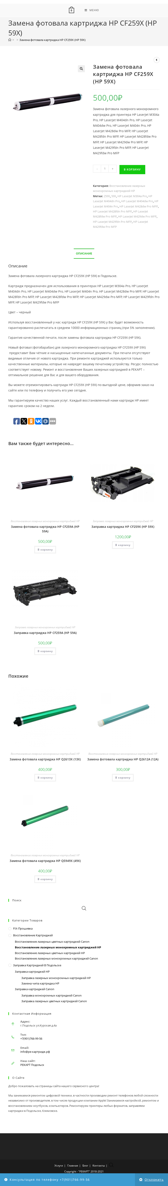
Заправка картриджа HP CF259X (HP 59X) (122, 527)
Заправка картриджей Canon (34, 989)
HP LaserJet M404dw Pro (137, 201)
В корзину (132, 169)
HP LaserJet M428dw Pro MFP (138, 206)
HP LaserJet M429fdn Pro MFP (112, 222)
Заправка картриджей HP (32, 972)
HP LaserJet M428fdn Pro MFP (112, 211)
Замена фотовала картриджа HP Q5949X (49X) (45, 861)
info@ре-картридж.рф (35, 1052)
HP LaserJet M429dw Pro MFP (137, 216)
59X (113, 196)
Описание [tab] (84, 253)
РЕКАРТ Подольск (32, 1065)
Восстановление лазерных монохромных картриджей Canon (56, 958)
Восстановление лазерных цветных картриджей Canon (52, 942)
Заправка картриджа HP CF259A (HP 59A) (45, 633)
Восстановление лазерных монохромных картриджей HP (45, 521)
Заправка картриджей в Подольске (37, 965)
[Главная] (9, 40)
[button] (81, 68)
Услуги (58, 1165)
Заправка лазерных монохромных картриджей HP (123, 521)
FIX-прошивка (23, 928)
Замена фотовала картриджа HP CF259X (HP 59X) (52, 40)
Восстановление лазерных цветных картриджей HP (50, 953)
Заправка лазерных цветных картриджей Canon (54, 1001)
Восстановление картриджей (33, 935)
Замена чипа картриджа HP (40, 983)
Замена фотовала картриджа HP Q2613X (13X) (45, 759)
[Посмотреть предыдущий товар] (157, 60)
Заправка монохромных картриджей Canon (51, 995)
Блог (85, 1165)
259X (107, 196)
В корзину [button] (45, 549)
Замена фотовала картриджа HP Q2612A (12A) (122, 759)
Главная (72, 1165)
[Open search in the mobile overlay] (84, 908)
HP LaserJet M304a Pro (132, 196)
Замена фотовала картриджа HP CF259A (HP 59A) (45, 529)
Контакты (99, 1165)
